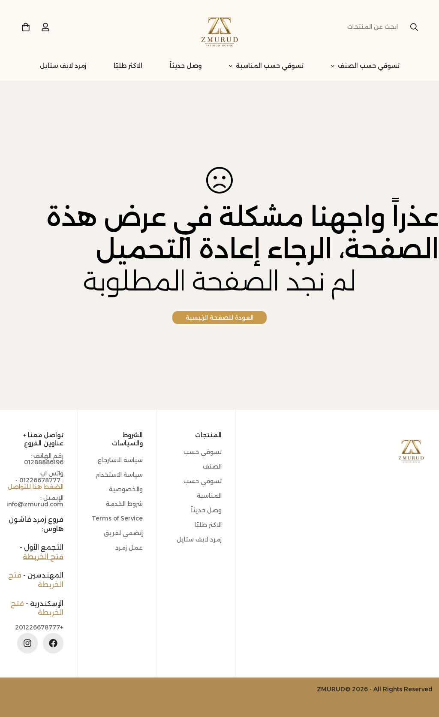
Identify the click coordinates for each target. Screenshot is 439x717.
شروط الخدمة (124, 504)
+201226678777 (39, 627)
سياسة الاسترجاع (120, 460)
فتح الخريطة (43, 557)
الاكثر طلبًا (128, 66)
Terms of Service (117, 518)
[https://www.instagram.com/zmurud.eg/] (27, 643)
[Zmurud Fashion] (219, 27)
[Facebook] (53, 643)
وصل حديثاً (185, 66)
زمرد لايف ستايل (63, 66)
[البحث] (414, 27)
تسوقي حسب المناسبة (270, 66)
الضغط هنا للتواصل (35, 486)
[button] (26, 27)
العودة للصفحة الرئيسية (219, 317)
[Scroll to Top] (17, 670)
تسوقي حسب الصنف (369, 66)
